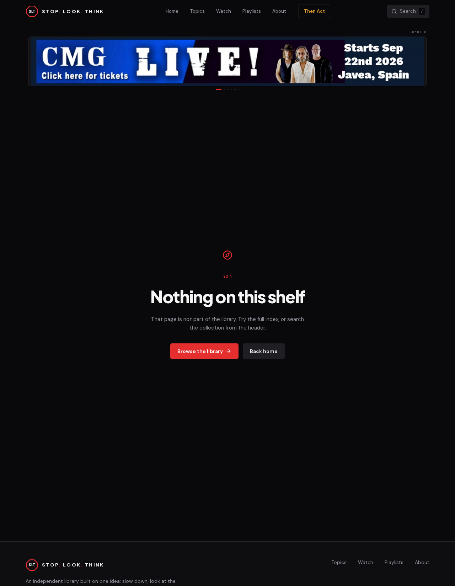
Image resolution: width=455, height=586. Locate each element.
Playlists (251, 11)
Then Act (314, 11)
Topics (197, 11)
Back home (264, 351)
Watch (223, 11)
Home (172, 11)
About (279, 11)
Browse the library (200, 351)
